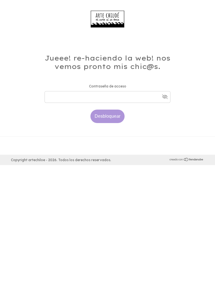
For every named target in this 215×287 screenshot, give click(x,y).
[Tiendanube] (186, 160)
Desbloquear (107, 116)
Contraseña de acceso (107, 86)
